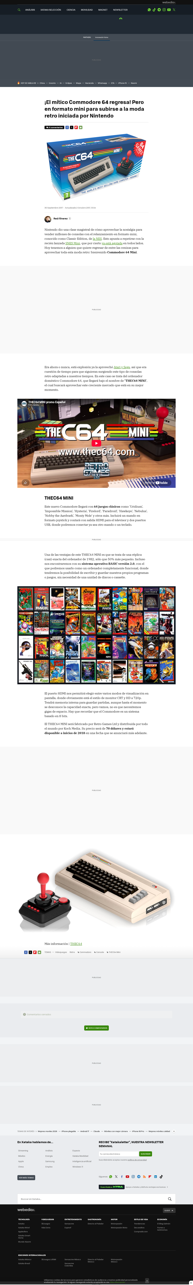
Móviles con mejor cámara (116, 1131)
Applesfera (23, 1231)
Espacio (76, 1150)
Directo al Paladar (96, 1223)
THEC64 (76, 944)
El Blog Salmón (163, 1223)
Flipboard (76, 127)
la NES (97, 239)
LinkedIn (155, 1176)
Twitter (174, 9)
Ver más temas (26, 1177)
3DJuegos (45, 1223)
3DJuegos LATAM (48, 1259)
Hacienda (89, 83)
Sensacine (69, 1223)
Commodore (85, 952)
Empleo (48, 1166)
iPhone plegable (69, 1131)
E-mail (80, 127)
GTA (112, 83)
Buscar (169, 1199)
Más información (117, 1282)
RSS (144, 1176)
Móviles (21, 1155)
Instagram (164, 9)
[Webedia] (169, 2)
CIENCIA (71, 9)
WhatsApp (149, 9)
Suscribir (145, 1153)
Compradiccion (141, 1231)
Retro (72, 952)
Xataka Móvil (24, 1227)
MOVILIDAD (87, 9)
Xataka (21, 1223)
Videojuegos (61, 952)
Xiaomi (134, 83)
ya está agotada (112, 243)
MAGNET (103, 9)
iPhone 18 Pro (138, 1131)
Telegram (159, 9)
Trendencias (139, 1223)
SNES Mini (72, 243)
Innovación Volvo (101, 37)
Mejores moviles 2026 (48, 1131)
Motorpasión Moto (119, 1227)
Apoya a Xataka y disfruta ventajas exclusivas (146, 1187)
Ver (97, 1028)
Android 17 (84, 1131)
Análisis (49, 1150)
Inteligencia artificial (81, 1161)
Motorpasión (116, 1223)
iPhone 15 (122, 83)
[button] (62, 218)
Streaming (23, 1150)
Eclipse (69, 83)
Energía (49, 1155)
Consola (100, 952)
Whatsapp (102, 83)
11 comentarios (56, 127)
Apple (21, 1161)
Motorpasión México (116, 1260)
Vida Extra (45, 1227)
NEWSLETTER (120, 9)
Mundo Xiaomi (24, 1241)
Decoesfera (139, 1227)
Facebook (67, 127)
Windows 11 (77, 1166)
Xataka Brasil (24, 1263)
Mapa (78, 83)
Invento (52, 83)
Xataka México (24, 1259)
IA (60, 83)
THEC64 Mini (114, 952)
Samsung (50, 1161)
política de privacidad (137, 1159)
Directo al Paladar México (96, 1260)
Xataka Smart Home (24, 1236)
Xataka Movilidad (80, 1155)
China (42, 83)
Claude (97, 1131)
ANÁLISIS (30, 9)
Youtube (169, 9)
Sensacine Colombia (69, 1264)
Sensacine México (73, 1259)
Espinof (68, 1227)
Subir (167, 1210)
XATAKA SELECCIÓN (51, 9)
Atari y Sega (122, 367)
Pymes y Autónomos (162, 1228)
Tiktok (154, 9)
